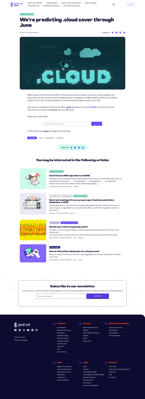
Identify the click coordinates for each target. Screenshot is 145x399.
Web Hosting (61, 333)
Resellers (85, 330)
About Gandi (112, 366)
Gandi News (54, 186)
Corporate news (55, 196)
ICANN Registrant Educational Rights (93, 374)
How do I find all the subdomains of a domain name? (74, 252)
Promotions (60, 138)
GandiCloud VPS (62, 344)
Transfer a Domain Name (64, 369)
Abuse (85, 366)
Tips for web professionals (69, 223)
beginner (76, 186)
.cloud (41, 138)
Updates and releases (27, 14)
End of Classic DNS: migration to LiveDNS (69, 176)
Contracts (86, 369)
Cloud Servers (61, 377)
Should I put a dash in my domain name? (68, 227)
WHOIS (85, 338)
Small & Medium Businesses (91, 333)
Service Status (113, 330)
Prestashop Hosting (63, 341)
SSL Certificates (61, 352)
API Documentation (114, 335)
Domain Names (61, 327)
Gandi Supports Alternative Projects (119, 369)
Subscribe (97, 296)
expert (80, 260)
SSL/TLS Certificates (63, 380)
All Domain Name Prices (64, 330)
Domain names (49, 138)
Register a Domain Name (64, 366)
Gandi (23, 32)
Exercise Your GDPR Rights (90, 385)
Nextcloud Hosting (62, 338)
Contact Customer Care (116, 327)
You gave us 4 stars (19, 337)
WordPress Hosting (62, 335)
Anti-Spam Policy (88, 380)
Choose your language (20, 340)
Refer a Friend (87, 341)
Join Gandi (112, 377)
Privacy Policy (87, 383)
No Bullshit (112, 372)
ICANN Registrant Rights (90, 372)
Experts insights (54, 247)
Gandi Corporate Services (90, 327)
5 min (75, 238)
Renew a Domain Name (64, 372)
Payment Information (89, 377)
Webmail (85, 335)
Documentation (113, 333)
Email (58, 349)
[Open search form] (113, 4)
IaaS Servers (60, 346)
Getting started (54, 223)
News (110, 374)
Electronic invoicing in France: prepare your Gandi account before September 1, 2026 (81, 201)
